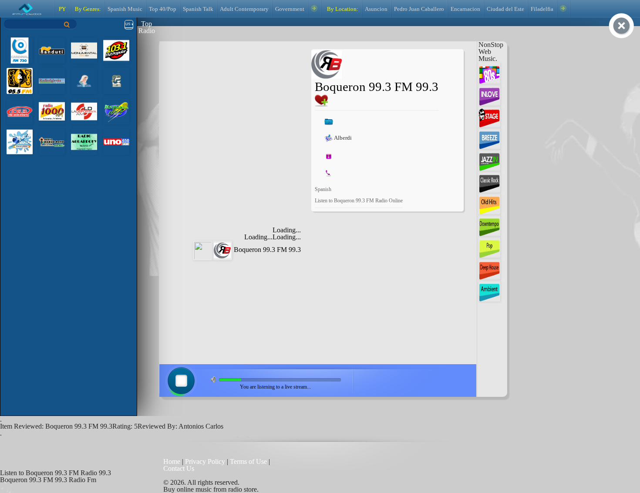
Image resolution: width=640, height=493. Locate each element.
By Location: (342, 9)
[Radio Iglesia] (52, 80)
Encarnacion (465, 9)
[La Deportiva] (84, 110)
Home (172, 461)
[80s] (489, 72)
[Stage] (489, 116)
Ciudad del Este (505, 9)
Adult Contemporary (244, 9)
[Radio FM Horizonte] (20, 110)
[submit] (67, 24)
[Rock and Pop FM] (20, 80)
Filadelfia (542, 9)
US (127, 24)
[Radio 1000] (52, 110)
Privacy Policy (205, 461)
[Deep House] (489, 268)
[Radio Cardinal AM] (20, 50)
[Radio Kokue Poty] (52, 141)
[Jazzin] (489, 159)
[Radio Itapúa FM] (116, 110)
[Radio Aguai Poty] (84, 141)
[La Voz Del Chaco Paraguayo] (116, 80)
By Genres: (87, 9)
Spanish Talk (198, 9)
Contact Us (178, 468)
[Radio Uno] (116, 141)
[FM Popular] (116, 50)
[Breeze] (489, 137)
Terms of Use (249, 461)
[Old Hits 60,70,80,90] (489, 203)
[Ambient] (489, 290)
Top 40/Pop (162, 9)
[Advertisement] (237, 103)
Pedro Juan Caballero (419, 9)
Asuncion (376, 9)
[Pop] (489, 246)
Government (289, 9)
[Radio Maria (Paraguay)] (84, 80)
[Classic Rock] (489, 181)
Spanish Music (125, 9)
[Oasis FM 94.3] (20, 141)
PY (62, 9)
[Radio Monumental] (84, 50)
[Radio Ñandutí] (52, 50)
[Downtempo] (489, 224)
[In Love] (489, 94)
